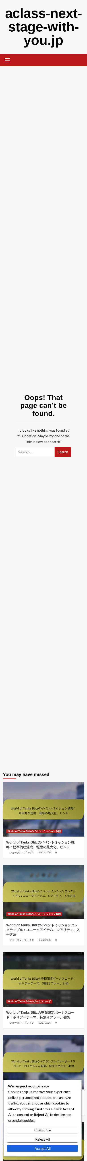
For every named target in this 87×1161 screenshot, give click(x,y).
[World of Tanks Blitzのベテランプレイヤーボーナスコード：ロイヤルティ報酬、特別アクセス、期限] (43, 1062)
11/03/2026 (45, 852)
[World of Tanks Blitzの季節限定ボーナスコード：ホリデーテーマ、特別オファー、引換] (43, 979)
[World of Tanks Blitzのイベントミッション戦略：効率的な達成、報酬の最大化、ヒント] (43, 809)
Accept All (43, 1148)
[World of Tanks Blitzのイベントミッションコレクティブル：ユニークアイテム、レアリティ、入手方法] (43, 892)
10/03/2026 (45, 940)
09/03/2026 (45, 1022)
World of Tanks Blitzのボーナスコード (29, 1001)
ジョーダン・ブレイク (21, 852)
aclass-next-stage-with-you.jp (43, 27)
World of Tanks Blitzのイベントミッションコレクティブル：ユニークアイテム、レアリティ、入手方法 (43, 929)
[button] (7, 59)
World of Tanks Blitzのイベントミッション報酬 (34, 831)
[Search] (79, 60)
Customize (42, 1130)
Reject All (42, 1139)
